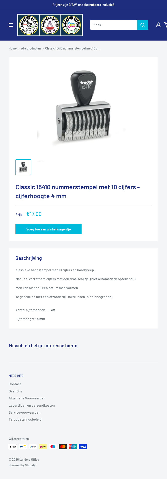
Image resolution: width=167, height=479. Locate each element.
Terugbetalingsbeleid (25, 419)
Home (13, 48)
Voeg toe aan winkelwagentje (48, 229)
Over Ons (15, 391)
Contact (15, 384)
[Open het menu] (11, 25)
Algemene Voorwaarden (27, 398)
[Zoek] (142, 25)
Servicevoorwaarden (24, 412)
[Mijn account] (158, 24)
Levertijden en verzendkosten (32, 405)
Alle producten (31, 48)
